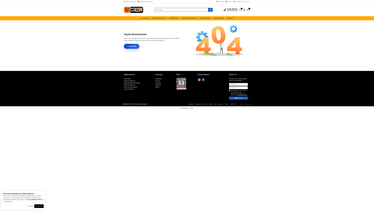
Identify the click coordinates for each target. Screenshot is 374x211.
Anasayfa (132, 46)
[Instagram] (247, 2)
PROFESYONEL (173, 18)
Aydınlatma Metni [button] (242, 95)
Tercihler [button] (30, 206)
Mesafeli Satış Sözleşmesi (132, 83)
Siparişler (221, 1)
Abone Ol (239, 98)
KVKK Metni (127, 79)
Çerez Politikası (129, 89)
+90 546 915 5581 (131, 1)
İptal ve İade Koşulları (130, 87)
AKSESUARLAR (218, 18)
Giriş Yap (158, 83)
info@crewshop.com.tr (145, 1)
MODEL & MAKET (204, 18)
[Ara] (210, 10)
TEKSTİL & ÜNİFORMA (188, 18)
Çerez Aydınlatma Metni (34, 199)
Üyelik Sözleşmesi (129, 85)
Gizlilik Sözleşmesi (129, 81)
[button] (248, 10)
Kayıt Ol (157, 81)
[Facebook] (249, 2)
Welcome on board (158, 18)
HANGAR (229, 18)
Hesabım (158, 85)
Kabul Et (39, 206)
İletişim (229, 1)
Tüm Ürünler (145, 18)
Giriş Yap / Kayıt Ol (240, 1)
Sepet (157, 87)
